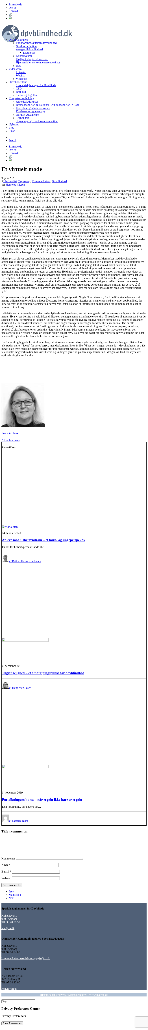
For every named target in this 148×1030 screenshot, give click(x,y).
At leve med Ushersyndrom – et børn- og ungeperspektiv (43, 540)
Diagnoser (29, 52)
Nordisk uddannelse (27, 114)
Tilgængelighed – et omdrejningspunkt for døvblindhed (43, 673)
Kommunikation (41, 181)
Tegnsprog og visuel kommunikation (37, 121)
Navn (5, 864)
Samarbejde (15, 4)
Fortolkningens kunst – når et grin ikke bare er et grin (42, 799)
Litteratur (21, 72)
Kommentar (8, 858)
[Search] (18, 1001)
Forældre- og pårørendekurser (33, 108)
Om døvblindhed (18, 39)
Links (12, 130)
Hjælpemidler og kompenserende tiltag (38, 62)
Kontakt (13, 11)
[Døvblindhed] (74, 29)
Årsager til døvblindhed (29, 49)
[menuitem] (78, 4)
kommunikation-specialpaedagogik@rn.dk (25, 958)
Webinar (20, 75)
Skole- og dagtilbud (27, 95)
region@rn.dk (9, 988)
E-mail (6, 871)
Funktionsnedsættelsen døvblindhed (36, 42)
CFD (19, 88)
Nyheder (14, 124)
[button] (10, 14)
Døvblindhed (59, 181)
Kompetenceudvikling (21, 98)
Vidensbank (15, 68)
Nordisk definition (26, 46)
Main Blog (15, 894)
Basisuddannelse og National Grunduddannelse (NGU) (47, 104)
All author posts (10, 440)
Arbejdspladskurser (27, 101)
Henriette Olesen (15, 184)
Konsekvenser (24, 55)
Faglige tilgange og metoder (32, 59)
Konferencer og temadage (30, 111)
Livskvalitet (10, 181)
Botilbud (21, 91)
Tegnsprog (24, 181)
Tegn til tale (22, 117)
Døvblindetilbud (18, 82)
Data (18, 65)
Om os (12, 7)
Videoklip (21, 78)
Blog (11, 127)
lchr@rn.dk (7, 928)
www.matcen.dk (98, 994)
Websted (6, 878)
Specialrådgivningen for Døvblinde (36, 85)
